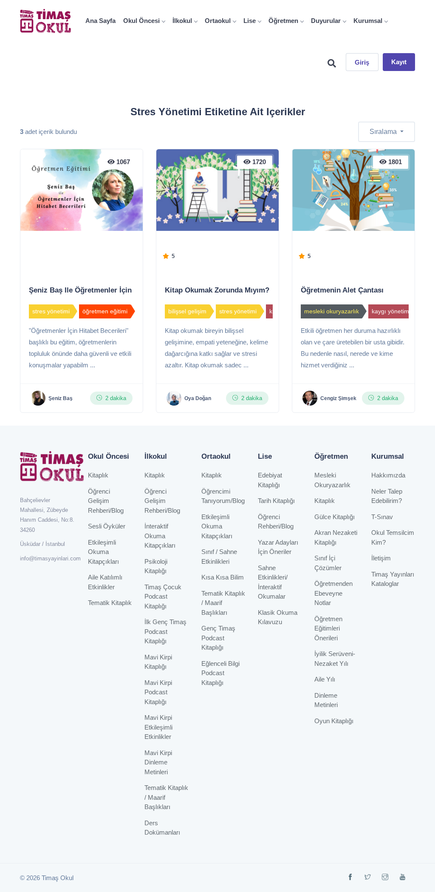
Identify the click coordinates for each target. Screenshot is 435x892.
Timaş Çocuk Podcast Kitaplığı (162, 596)
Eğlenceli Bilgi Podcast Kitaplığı (220, 673)
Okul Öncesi (141, 20)
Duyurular (326, 20)
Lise (249, 20)
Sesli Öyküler (106, 526)
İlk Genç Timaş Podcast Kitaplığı (165, 631)
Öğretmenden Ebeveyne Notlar (333, 593)
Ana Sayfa (100, 20)
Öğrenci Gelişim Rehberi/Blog (106, 501)
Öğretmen (283, 20)
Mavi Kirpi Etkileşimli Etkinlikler (158, 727)
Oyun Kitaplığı (333, 720)
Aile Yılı (324, 679)
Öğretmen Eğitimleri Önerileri (328, 628)
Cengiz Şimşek (338, 398)
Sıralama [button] (384, 131)
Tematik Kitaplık (110, 602)
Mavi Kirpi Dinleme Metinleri (158, 762)
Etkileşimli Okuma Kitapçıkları (103, 552)
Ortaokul (218, 20)
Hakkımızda (388, 475)
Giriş (362, 62)
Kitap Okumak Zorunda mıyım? (217, 290)
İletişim (381, 558)
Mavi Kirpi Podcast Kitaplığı (158, 692)
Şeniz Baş (60, 398)
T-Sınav (382, 516)
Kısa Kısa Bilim (222, 577)
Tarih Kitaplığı (276, 500)
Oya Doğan (197, 398)
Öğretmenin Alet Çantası (342, 290)
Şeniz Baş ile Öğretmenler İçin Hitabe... (95, 290)
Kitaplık (98, 475)
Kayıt (399, 61)
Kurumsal (367, 20)
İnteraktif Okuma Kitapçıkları (159, 536)
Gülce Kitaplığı (334, 516)
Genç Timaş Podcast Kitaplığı (218, 638)
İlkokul (182, 20)
